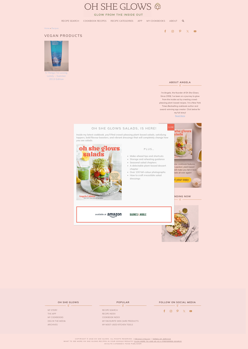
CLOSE (171, 127)
